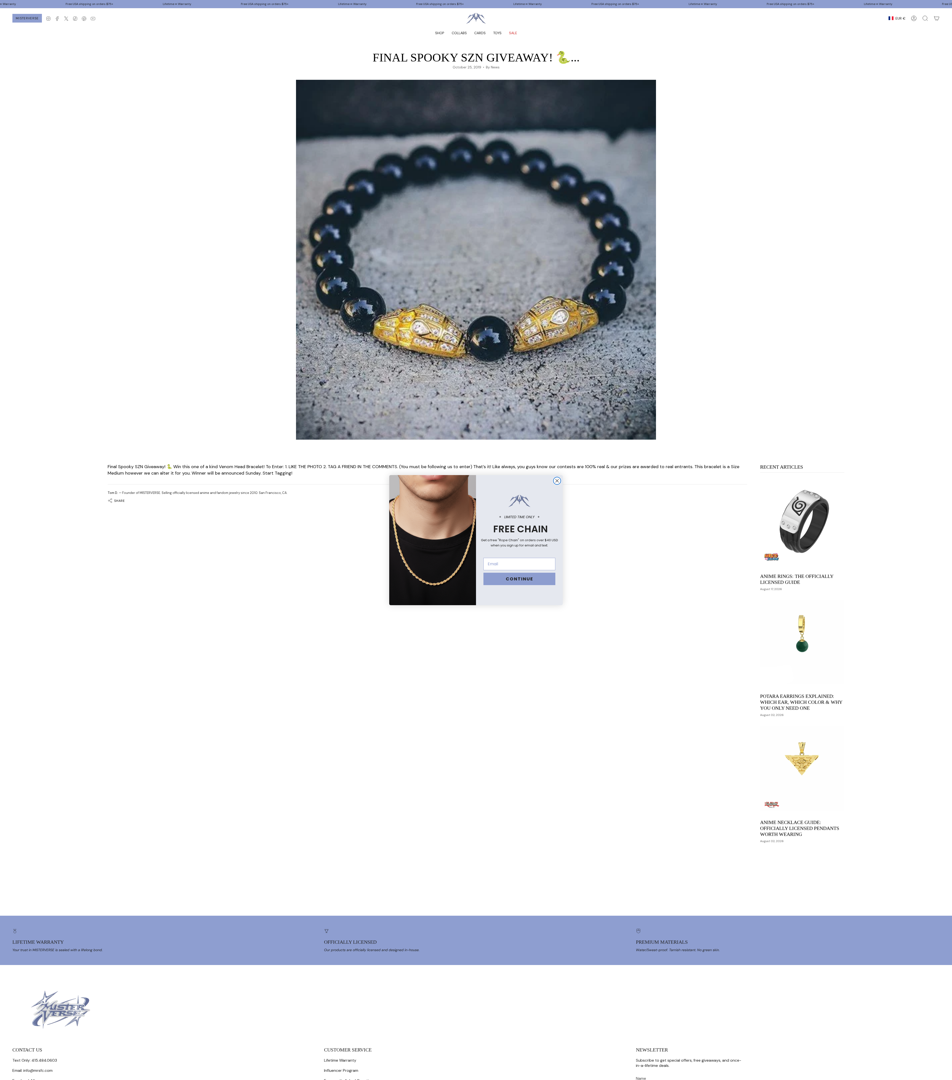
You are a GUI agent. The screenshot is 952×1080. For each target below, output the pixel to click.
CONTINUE (519, 579)
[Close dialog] (557, 480)
